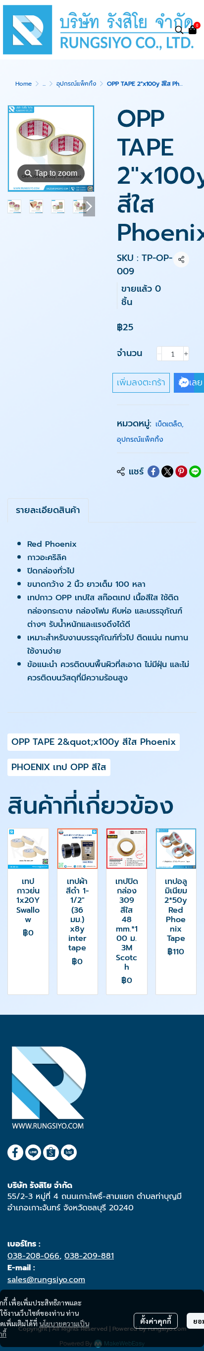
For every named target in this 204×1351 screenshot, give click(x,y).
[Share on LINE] (195, 471)
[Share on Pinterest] (181, 471)
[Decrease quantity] (159, 354)
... (44, 83)
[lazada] (69, 1152)
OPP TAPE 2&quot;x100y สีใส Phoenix (93, 742)
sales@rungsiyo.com (46, 1280)
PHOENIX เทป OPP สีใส (58, 767)
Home (23, 83)
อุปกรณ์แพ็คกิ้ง (76, 83)
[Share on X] (167, 471)
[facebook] (15, 1152)
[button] (179, 30)
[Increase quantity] (186, 354)
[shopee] (51, 1152)
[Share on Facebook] (153, 471)
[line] (33, 1152)
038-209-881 (89, 1256)
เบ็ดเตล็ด (169, 424)
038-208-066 (33, 1256)
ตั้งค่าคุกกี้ (155, 1320)
